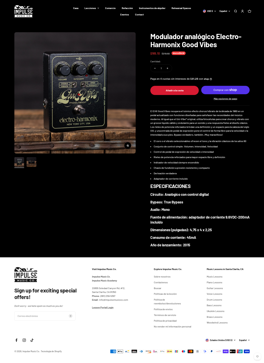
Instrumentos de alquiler (152, 8)
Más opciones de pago (225, 98)
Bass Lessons (214, 305)
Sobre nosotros (162, 276)
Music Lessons (214, 276)
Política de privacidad (165, 320)
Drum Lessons (214, 299)
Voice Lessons (214, 293)
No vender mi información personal (172, 326)
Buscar (157, 288)
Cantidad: (155, 61)
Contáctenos (161, 282)
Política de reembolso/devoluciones (167, 301)
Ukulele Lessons (215, 311)
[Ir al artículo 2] (31, 162)
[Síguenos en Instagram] (24, 340)
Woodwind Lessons (217, 322)
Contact (139, 14)
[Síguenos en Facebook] (16, 340)
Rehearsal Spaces (181, 8)
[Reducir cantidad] (154, 68)
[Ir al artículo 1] (19, 162)
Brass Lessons (214, 316)
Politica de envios (163, 309)
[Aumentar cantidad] (167, 68)
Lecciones (90, 8)
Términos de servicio (165, 315)
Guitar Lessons (215, 288)
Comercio (110, 8)
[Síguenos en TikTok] (32, 340)
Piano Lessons (214, 282)
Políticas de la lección (165, 293)
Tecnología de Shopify (51, 351)
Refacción (127, 8)
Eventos (124, 14)
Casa (75, 8)
